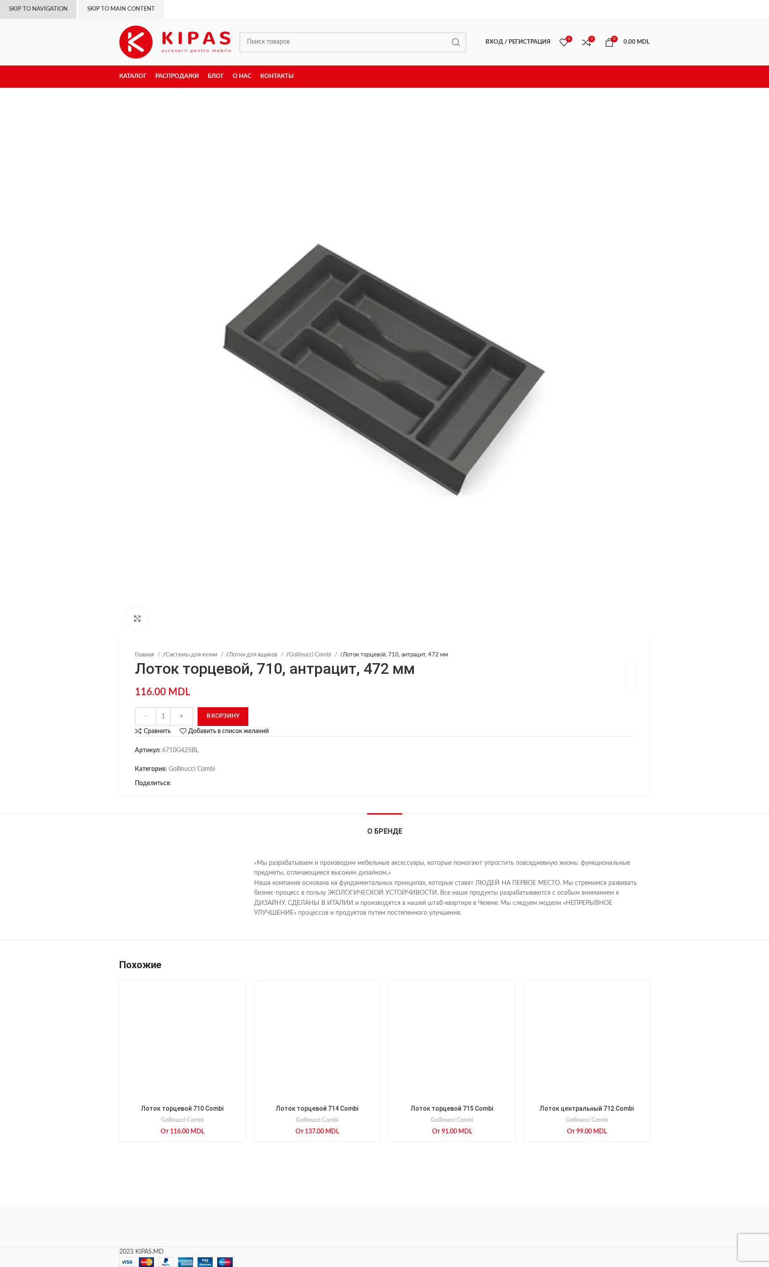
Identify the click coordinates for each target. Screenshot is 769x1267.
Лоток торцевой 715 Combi (452, 1108)
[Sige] (612, 1225)
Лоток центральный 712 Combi (587, 1108)
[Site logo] (175, 42)
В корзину (222, 716)
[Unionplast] (536, 1225)
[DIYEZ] (157, 1225)
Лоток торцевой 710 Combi (182, 1108)
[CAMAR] (233, 1225)
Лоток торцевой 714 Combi (317, 1108)
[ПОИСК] (456, 42)
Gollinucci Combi (310, 655)
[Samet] (309, 1225)
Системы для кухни (192, 655)
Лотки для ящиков (254, 655)
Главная (145, 655)
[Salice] (460, 1225)
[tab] (384, 826)
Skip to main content (121, 9)
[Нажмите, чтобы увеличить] (137, 618)
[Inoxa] (384, 1225)
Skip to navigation (38, 9)
